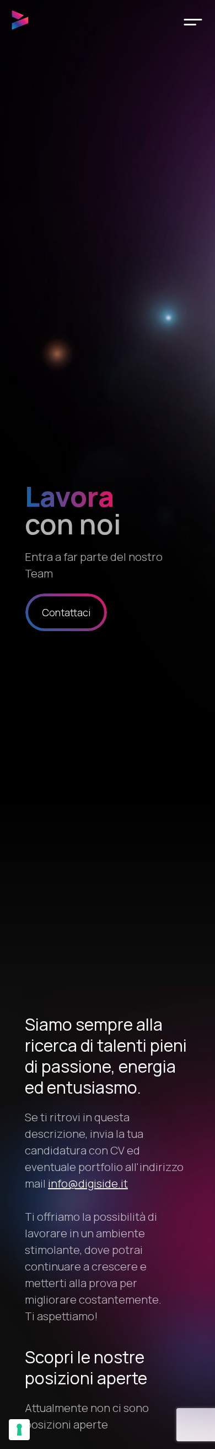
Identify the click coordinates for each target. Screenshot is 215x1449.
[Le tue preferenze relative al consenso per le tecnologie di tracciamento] (19, 1429)
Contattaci (66, 612)
